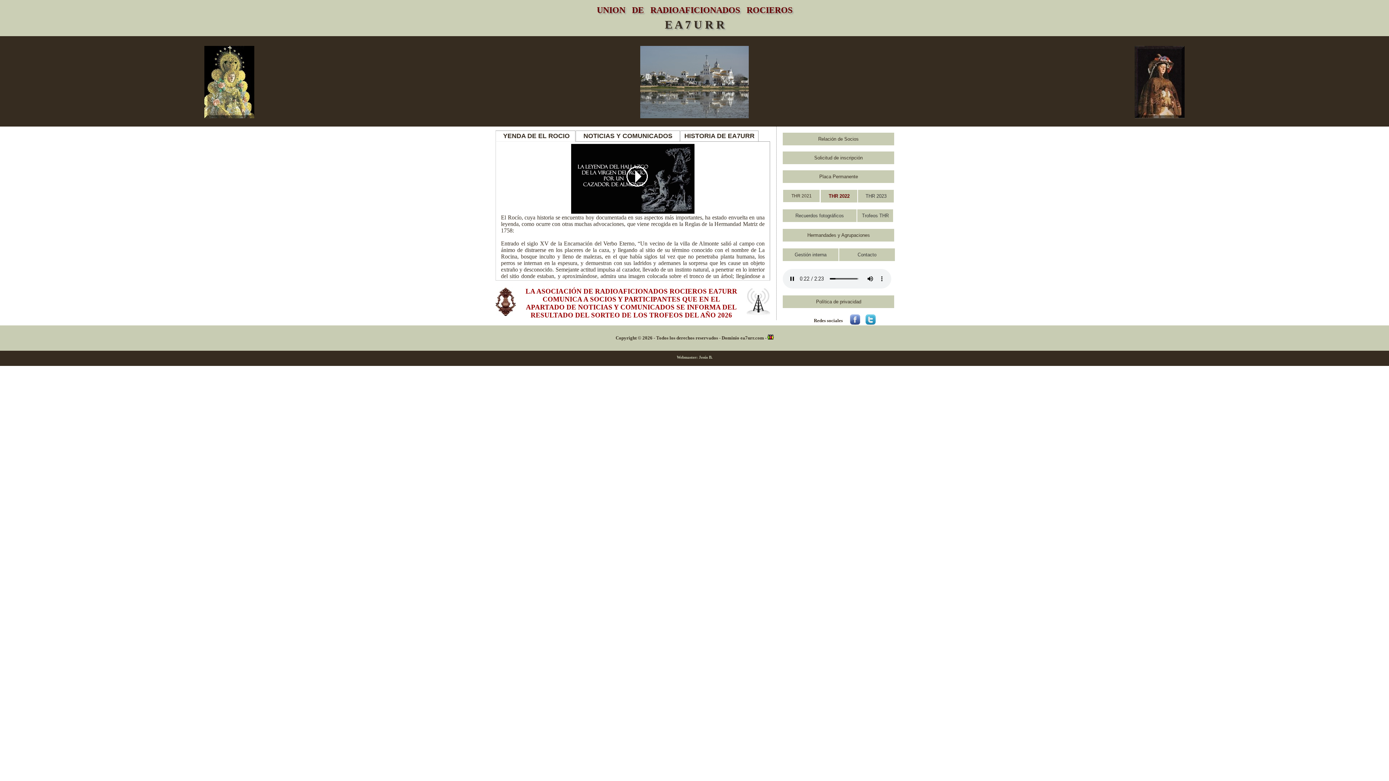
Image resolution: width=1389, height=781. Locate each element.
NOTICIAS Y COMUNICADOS (628, 136)
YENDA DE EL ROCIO (536, 136)
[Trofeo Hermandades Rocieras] (839, 196)
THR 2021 (801, 196)
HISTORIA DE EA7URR (719, 136)
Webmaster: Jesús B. (695, 357)
